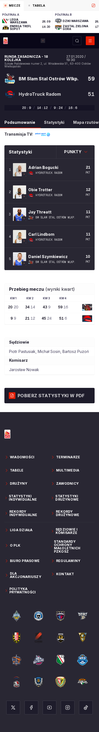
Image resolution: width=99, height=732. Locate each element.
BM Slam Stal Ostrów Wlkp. (55, 217)
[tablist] (49, 5)
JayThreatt (39, 212)
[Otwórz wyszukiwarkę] (77, 40)
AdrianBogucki (43, 167)
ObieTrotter (40, 189)
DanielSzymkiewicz (48, 256)
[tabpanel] (49, 22)
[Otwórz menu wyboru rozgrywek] (43, 41)
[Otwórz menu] (90, 40)
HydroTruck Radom (48, 173)
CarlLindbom (41, 234)
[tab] (12, 6)
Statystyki (54, 122)
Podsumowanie (19, 122)
